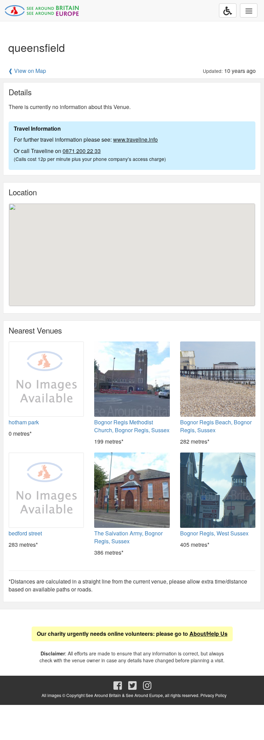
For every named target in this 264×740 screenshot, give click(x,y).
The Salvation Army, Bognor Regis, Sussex (128, 537)
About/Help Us (208, 634)
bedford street (25, 533)
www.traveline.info (135, 139)
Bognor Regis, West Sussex (214, 533)
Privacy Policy (213, 695)
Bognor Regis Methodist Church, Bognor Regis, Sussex (131, 426)
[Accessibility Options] (227, 10)
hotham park (24, 422)
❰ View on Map (27, 71)
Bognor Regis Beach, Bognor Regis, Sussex (216, 426)
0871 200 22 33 (82, 151)
